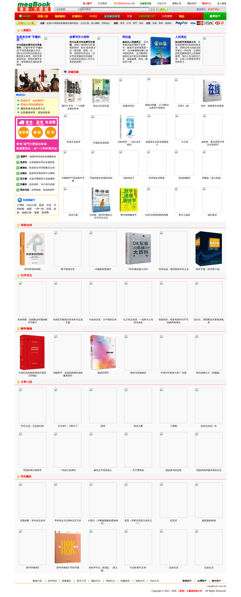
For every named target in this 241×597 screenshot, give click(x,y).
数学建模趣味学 (129, 215)
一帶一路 (39, 208)
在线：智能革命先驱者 (212, 105)
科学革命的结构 (33, 269)
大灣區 (20, 205)
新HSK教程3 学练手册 (67, 567)
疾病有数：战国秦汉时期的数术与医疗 (32, 321)
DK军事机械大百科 (138, 269)
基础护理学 (103, 372)
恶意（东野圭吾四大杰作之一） (138, 522)
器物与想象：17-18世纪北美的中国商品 (157, 106)
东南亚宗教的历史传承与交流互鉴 (68, 321)
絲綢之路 (27, 212)
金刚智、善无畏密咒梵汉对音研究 (212, 143)
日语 (48, 205)
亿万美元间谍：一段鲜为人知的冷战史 (138, 321)
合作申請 (52, 580)
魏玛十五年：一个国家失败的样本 (73, 107)
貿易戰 (45, 212)
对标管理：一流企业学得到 (129, 143)
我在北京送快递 (101, 105)
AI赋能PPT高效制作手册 (73, 179)
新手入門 (81, 580)
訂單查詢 (102, 3)
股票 (41, 205)
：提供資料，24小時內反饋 (41, 184)
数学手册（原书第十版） (208, 269)
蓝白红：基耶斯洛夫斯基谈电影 (209, 321)
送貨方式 (140, 580)
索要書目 (66, 580)
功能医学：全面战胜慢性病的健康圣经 (68, 374)
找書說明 (125, 580)
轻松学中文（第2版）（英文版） (103, 569)
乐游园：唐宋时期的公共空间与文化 (100, 216)
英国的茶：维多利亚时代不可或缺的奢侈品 (173, 321)
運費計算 (176, 3)
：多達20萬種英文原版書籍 (37, 178)
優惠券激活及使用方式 (32, 108)
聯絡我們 (191, 3)
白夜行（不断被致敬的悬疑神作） (103, 522)
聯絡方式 (95, 580)
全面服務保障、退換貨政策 (35, 112)
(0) (126, 3)
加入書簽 (221, 3)
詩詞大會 (32, 205)
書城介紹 (37, 580)
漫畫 (36, 212)
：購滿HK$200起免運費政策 (38, 156)
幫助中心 (110, 580)
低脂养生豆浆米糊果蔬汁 (157, 143)
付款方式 (161, 3)
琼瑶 (48, 208)
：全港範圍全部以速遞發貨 (37, 162)
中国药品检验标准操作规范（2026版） (32, 374)
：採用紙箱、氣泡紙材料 (42, 189)
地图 (29, 208)
